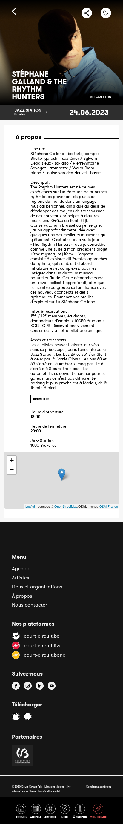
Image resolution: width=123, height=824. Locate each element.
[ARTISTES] (51, 812)
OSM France (108, 506)
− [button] (12, 469)
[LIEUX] (66, 812)
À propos (22, 596)
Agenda (21, 568)
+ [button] (12, 460)
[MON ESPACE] (98, 812)
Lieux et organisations (37, 586)
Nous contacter (29, 604)
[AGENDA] (37, 812)
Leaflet (30, 506)
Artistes (20, 577)
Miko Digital (53, 790)
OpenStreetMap (65, 506)
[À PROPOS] (81, 812)
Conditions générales (98, 786)
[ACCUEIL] (22, 812)
